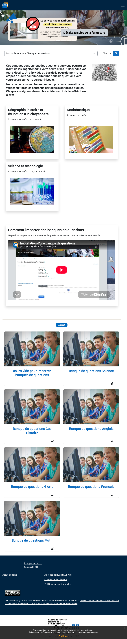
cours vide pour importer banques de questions (32, 373)
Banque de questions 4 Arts (32, 486)
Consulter (32, 142)
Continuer (63, 636)
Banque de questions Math (32, 540)
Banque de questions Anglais (91, 429)
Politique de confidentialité (58, 584)
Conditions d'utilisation (55, 579)
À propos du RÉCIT (33, 563)
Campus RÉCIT (31, 567)
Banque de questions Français (91, 486)
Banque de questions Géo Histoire (32, 431)
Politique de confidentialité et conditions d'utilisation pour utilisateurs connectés (63, 632)
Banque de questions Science (91, 371)
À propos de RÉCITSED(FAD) (58, 574)
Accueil (61, 325)
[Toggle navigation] (123, 5)
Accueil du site (9, 574)
